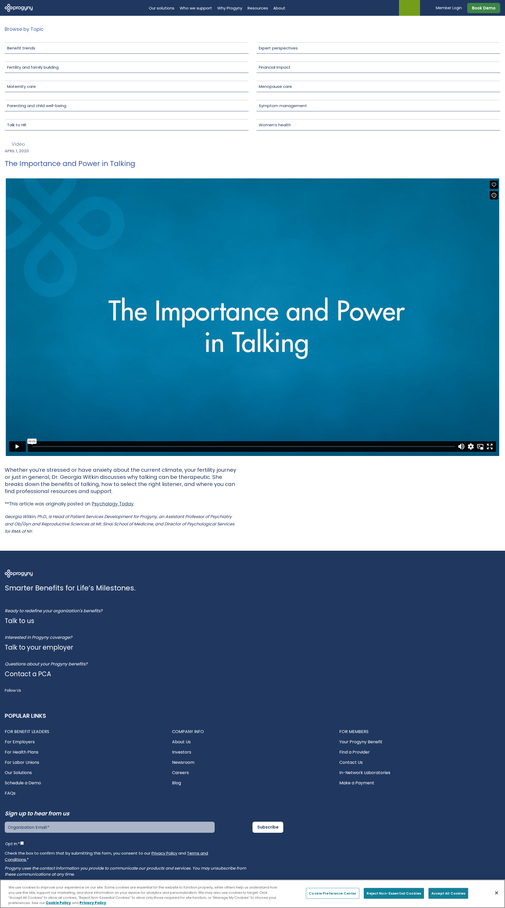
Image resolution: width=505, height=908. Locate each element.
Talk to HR (16, 125)
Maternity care (21, 86)
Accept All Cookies (448, 893)
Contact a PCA (28, 674)
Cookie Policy (58, 902)
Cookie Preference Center (332, 893)
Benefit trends (21, 48)
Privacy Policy (164, 853)
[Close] (496, 893)
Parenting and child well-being (36, 105)
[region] (252, 894)
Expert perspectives (278, 48)
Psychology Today (113, 504)
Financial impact (275, 67)
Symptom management (283, 105)
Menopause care (275, 86)
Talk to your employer (39, 647)
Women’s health (275, 125)
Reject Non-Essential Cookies (394, 893)
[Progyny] (19, 7)
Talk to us (19, 620)
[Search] (428, 7)
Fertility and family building (33, 67)
